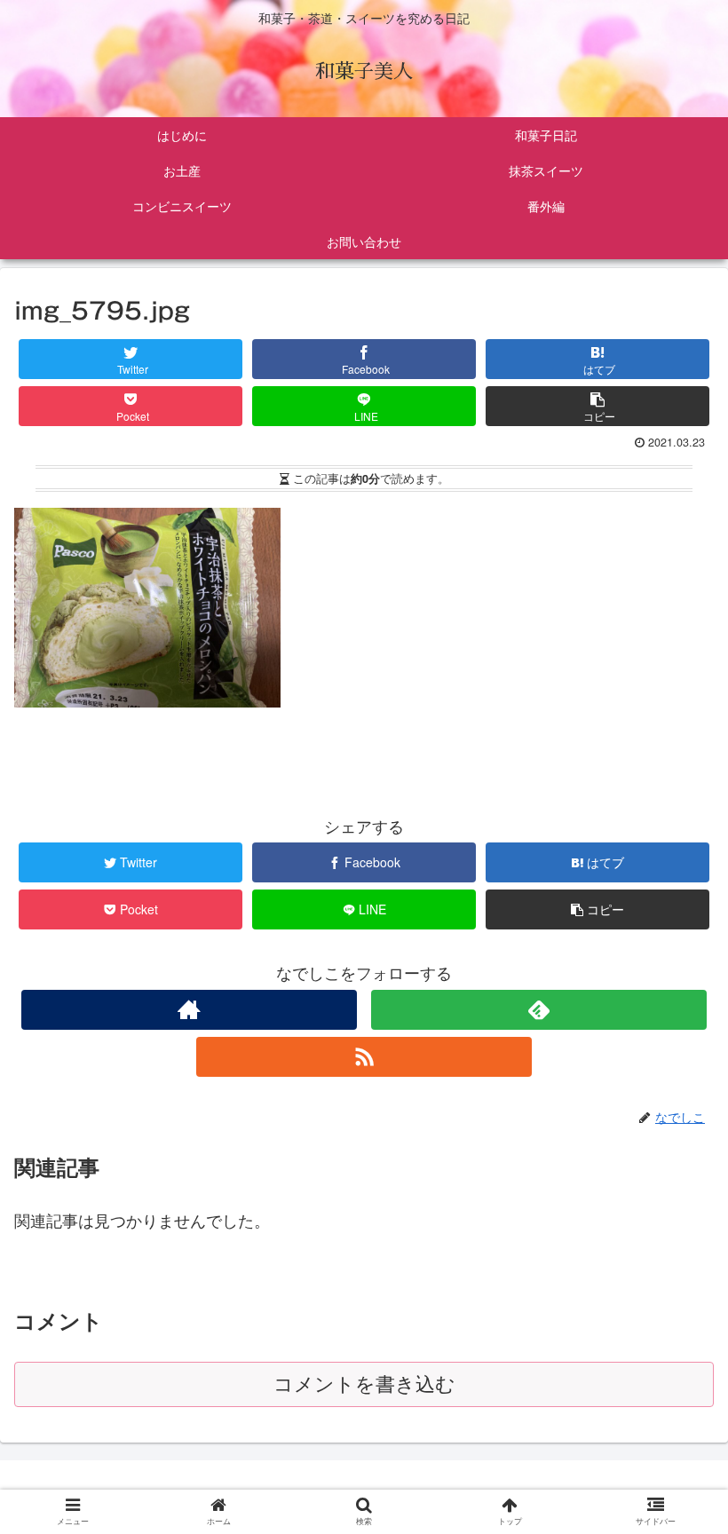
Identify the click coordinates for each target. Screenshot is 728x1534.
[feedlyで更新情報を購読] (539, 1010)
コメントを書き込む (364, 1384)
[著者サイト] (189, 1010)
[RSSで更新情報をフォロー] (364, 1057)
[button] (676, 1483)
